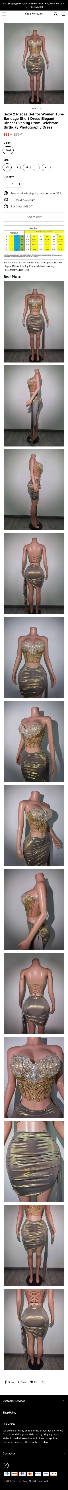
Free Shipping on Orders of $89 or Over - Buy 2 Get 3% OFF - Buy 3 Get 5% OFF (34, 5)
